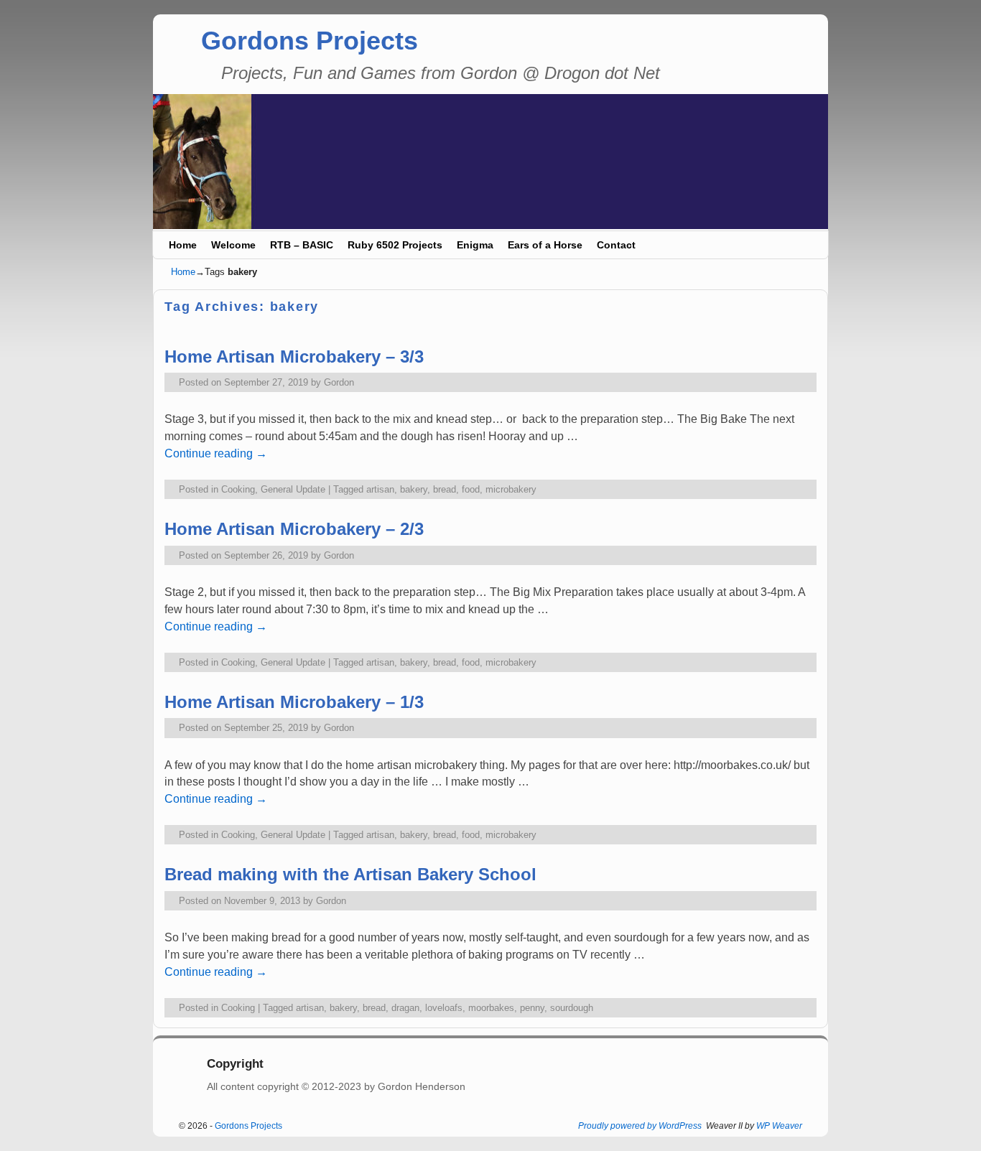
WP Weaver (779, 1126)
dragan (405, 1007)
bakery (413, 489)
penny (532, 1007)
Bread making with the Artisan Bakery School (350, 874)
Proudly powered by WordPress (640, 1126)
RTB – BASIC (301, 245)
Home (183, 245)
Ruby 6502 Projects (395, 245)
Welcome (233, 245)
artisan (380, 489)
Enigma (475, 245)
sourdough (571, 1007)
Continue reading (215, 453)
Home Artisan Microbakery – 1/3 (294, 702)
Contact (616, 245)
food (471, 489)
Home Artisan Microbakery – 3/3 (294, 356)
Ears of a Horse (545, 245)
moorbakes (491, 1007)
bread (444, 489)
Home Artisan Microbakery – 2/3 (294, 529)
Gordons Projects (309, 40)
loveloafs (443, 1007)
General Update (293, 489)
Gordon (339, 382)
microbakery (510, 489)
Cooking (238, 489)
